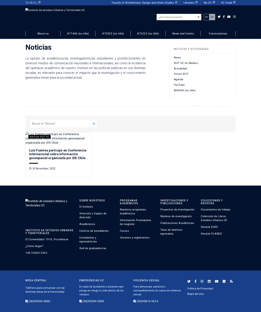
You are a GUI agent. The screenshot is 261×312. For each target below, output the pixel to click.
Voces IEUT (181, 73)
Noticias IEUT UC (39, 136)
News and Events (183, 33)
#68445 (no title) (185, 90)
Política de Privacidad (200, 288)
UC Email (228, 2)
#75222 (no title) (148, 33)
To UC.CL (33, 2)
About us (43, 33)
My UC (209, 2)
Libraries (190, 2)
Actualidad (180, 68)
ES (206, 17)
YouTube (179, 84)
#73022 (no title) (113, 33)
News (177, 57)
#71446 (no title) (78, 33)
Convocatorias (218, 33)
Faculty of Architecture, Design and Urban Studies (145, 2)
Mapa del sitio (195, 293)
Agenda (178, 79)
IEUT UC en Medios (186, 63)
